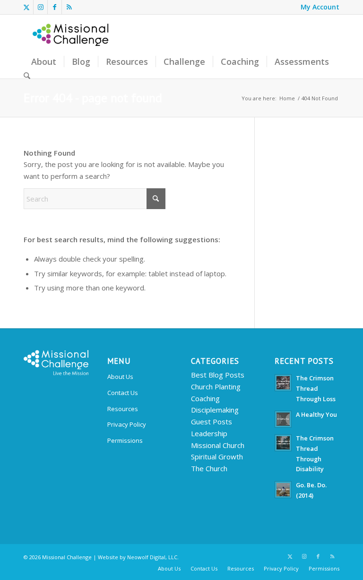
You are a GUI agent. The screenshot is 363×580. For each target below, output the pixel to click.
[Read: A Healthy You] (283, 419)
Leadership (209, 433)
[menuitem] (317, 7)
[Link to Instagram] (40, 7)
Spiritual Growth (217, 456)
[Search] (27, 76)
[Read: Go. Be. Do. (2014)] (283, 489)
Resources (122, 408)
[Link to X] (26, 7)
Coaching (205, 398)
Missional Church (217, 445)
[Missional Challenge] (71, 46)
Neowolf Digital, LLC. (153, 557)
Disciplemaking (215, 409)
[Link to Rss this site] (69, 7)
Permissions (125, 440)
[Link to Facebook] (54, 7)
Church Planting (216, 386)
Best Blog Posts (217, 374)
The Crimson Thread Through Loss (316, 388)
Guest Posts (211, 421)
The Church (209, 468)
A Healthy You (316, 414)
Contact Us (122, 392)
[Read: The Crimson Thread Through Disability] (283, 442)
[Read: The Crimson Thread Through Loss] (283, 382)
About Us (120, 376)
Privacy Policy (126, 424)
